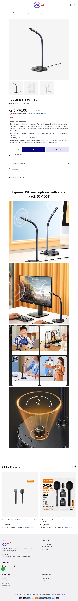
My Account (45, 578)
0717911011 (47, 544)
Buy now (58, 149)
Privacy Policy (6, 585)
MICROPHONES (19, 13)
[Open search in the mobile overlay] (63, 5)
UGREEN (15, 103)
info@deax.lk (48, 547)
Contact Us (5, 581)
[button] (39, 163)
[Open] (3, 5)
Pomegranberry (60, 594)
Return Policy (5, 583)
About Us (4, 578)
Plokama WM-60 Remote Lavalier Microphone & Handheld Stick (56, 521)
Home (10, 13)
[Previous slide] (72, 466)
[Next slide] (75, 466)
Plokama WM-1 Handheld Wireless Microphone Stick (19, 520)
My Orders (45, 581)
